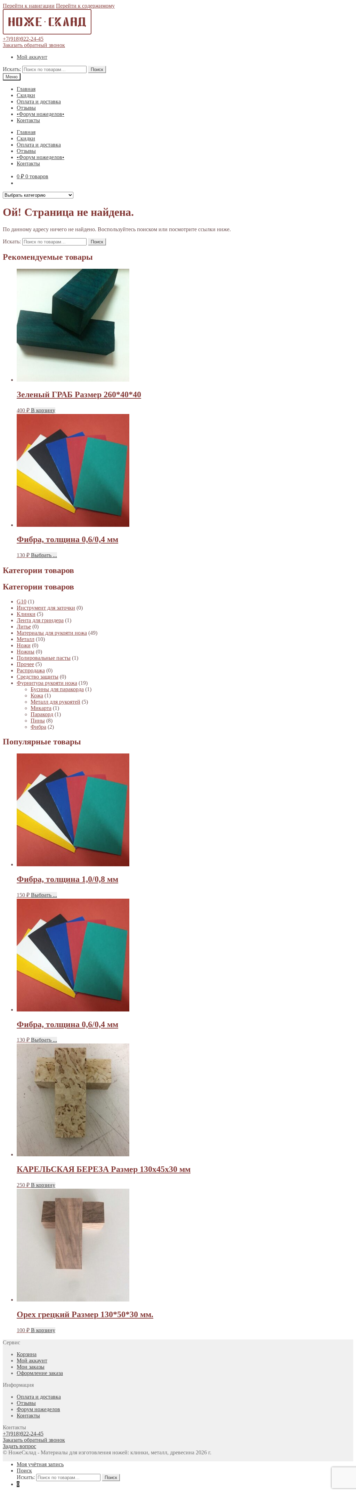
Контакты (28, 120)
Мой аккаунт (32, 57)
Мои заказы (30, 1367)
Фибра (38, 727)
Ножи (24, 645)
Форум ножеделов (38, 1409)
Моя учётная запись (40, 1464)
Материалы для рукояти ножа (52, 633)
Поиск (97, 69)
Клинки (26, 614)
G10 (21, 601)
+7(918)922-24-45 (23, 39)
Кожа (37, 695)
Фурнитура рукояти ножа (47, 683)
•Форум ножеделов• (40, 114)
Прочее (25, 664)
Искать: (12, 69)
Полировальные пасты (44, 658)
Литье (24, 627)
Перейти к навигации (29, 6)
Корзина (27, 1354)
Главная (26, 89)
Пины (38, 721)
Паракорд (42, 714)
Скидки (26, 95)
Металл (25, 639)
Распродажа (31, 670)
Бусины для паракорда (57, 689)
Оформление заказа (40, 1373)
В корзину (43, 410)
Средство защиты (37, 677)
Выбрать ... (44, 555)
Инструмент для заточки (46, 608)
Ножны (25, 652)
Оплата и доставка (39, 101)
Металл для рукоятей (55, 702)
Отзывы (26, 108)
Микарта (41, 708)
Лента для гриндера (40, 620)
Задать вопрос (19, 1446)
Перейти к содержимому (85, 6)
